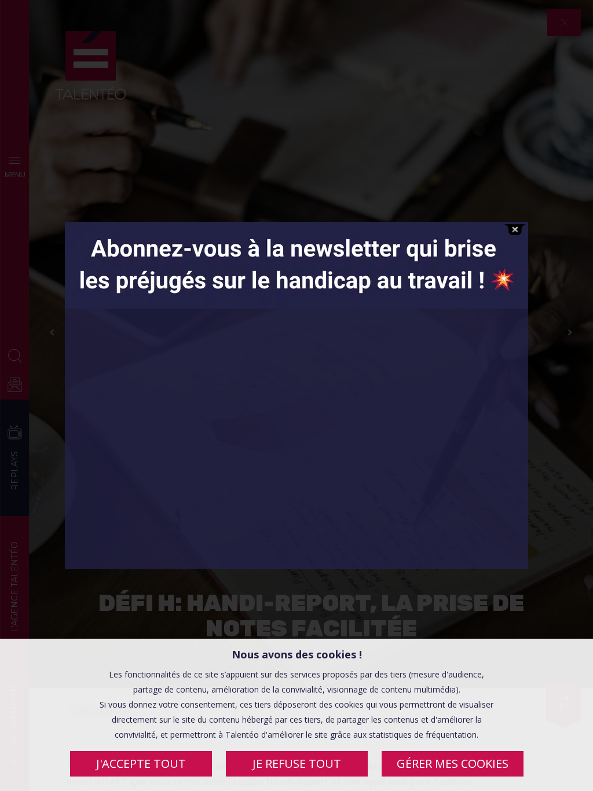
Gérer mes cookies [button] (452, 763)
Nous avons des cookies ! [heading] (297, 654)
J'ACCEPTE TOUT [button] (141, 763)
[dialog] (296, 715)
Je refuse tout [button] (296, 763)
